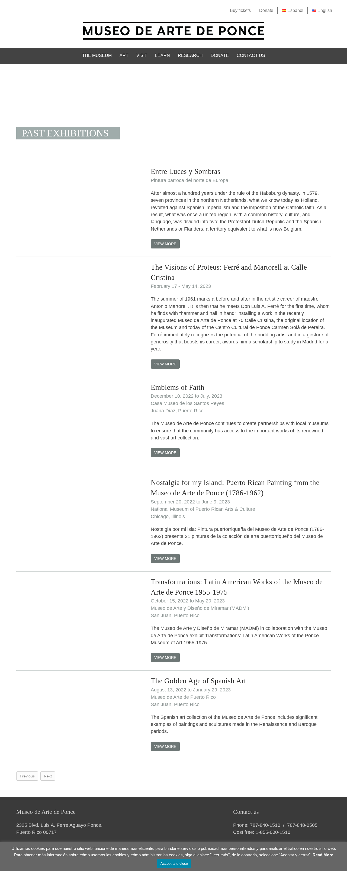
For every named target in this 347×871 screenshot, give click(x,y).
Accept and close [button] (174, 864)
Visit (141, 55)
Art (124, 55)
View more (165, 244)
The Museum (97, 55)
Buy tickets (240, 10)
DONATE (220, 55)
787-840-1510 (265, 825)
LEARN (162, 55)
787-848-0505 (302, 825)
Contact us (251, 55)
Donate (266, 10)
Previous (27, 776)
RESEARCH (190, 55)
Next (48, 776)
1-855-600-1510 (273, 832)
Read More (323, 855)
